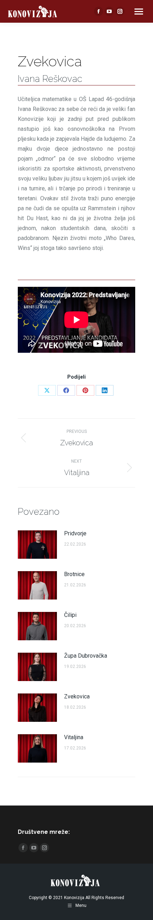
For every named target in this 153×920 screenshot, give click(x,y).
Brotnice (74, 574)
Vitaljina (73, 737)
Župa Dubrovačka (85, 655)
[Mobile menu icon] (139, 11)
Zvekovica (77, 696)
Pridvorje (75, 533)
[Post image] (37, 544)
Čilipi (70, 615)
